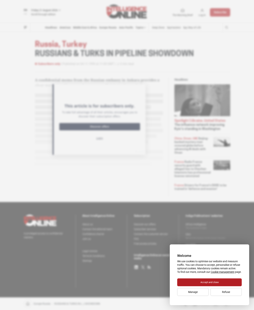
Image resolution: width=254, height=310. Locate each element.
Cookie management (222, 271)
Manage (193, 291)
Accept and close (209, 282)
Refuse (226, 291)
